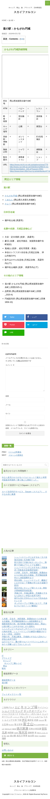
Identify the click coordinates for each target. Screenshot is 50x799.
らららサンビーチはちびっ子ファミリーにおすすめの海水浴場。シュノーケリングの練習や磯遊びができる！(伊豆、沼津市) (24, 631)
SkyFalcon (44, 794)
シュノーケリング (12, 710)
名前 (7, 396)
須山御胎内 (42, 736)
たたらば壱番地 (14, 452)
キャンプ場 (29, 707)
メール (8, 405)
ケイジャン (43, 707)
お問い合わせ (7, 750)
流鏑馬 (16, 733)
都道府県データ (8, 680)
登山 (5, 666)
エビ (17, 707)
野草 (25, 735)
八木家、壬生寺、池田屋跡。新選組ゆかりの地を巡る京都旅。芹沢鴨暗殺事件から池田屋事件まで (30, 575)
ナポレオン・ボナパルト (30, 714)
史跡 (36, 720)
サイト (8, 414)
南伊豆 (30, 720)
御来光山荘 (8, 729)
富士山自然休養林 (39, 725)
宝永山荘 (41, 720)
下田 (19, 720)
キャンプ (7, 661)
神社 (5, 736)
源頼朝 (31, 732)
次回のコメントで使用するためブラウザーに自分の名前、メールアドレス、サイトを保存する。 (25, 426)
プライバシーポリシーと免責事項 (25, 790)
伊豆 (24, 719)
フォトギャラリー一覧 (11, 694)
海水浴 (23, 732)
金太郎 (31, 735)
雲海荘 (37, 736)
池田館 (10, 732)
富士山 (28, 724)
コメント (9, 365)
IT (3, 656)
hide (22, 39)
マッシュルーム (36, 717)
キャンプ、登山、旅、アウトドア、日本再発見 (25, 786)
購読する (10, 755)
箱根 (8, 736)
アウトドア (7, 658)
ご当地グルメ (8, 707)
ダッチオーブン (33, 710)
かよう (8, 204)
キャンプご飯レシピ (13, 663)
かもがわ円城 (11, 196)
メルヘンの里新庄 (15, 455)
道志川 (20, 735)
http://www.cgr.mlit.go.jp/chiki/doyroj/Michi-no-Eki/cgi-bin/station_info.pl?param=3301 (29, 168)
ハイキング (16, 717)
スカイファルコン (25, 12)
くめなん (9, 200)
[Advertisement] (25, 522)
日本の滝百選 (35, 729)
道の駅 (5, 683)
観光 (4, 668)
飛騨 (4, 738)
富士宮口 (11, 725)
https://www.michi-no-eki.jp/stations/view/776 (29, 165)
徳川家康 (22, 728)
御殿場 (14, 729)
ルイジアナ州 (10, 720)
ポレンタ (24, 717)
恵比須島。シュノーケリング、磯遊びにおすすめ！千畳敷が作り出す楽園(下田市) (31, 582)
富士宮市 (18, 724)
